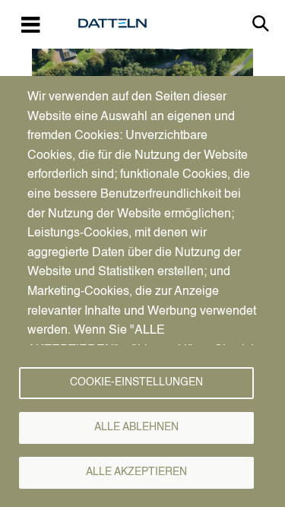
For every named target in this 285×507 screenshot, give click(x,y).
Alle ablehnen (136, 428)
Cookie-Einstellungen (136, 383)
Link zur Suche (260, 23)
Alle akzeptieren (136, 472)
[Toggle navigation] (30, 24)
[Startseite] (119, 23)
